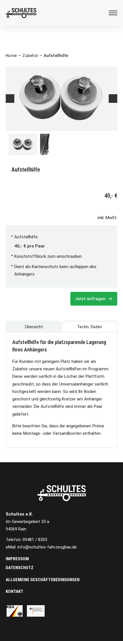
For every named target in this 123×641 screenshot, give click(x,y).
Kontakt (14, 591)
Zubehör (30, 55)
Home (11, 55)
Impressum (17, 558)
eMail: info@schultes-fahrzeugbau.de (41, 547)
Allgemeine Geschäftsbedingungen (43, 579)
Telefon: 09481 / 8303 (26, 539)
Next (113, 98)
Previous (10, 98)
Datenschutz (19, 567)
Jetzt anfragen (91, 298)
